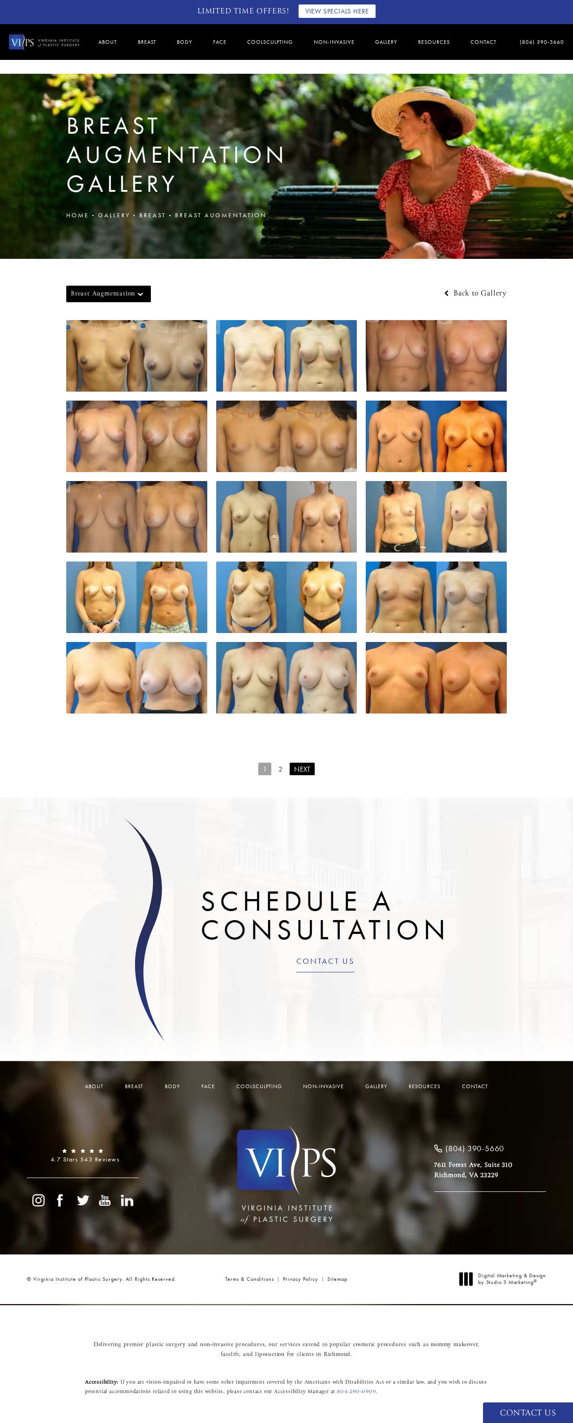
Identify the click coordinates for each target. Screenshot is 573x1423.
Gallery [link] (386, 42)
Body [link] (184, 42)
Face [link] (220, 42)
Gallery (114, 215)
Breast (152, 215)
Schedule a (325, 915)
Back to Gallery (479, 294)
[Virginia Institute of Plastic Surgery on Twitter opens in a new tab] (82, 1200)
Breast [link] (147, 42)
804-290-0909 (356, 1392)
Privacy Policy (300, 1279)
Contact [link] (483, 42)
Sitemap (337, 1279)
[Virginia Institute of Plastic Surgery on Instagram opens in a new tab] (38, 1200)
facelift (230, 1354)
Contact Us (325, 961)
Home (77, 215)
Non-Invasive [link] (334, 42)
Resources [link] (434, 42)
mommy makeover (454, 1344)
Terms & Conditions (249, 1279)
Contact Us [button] (528, 1413)
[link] (538, 42)
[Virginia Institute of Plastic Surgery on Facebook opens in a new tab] (60, 1200)
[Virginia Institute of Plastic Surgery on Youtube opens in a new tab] (105, 1200)
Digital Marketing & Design (512, 1279)
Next (302, 769)
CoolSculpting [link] (270, 42)
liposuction (270, 1354)
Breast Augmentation (221, 215)
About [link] (107, 42)
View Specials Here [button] (337, 11)
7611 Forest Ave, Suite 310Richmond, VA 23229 (473, 1170)
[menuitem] (109, 42)
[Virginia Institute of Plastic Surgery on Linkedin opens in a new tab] (127, 1200)
